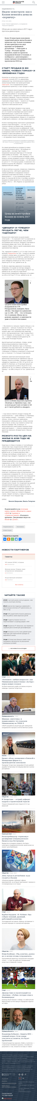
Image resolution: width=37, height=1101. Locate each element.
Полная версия (7, 1093)
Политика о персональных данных (9, 1086)
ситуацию (5, 79)
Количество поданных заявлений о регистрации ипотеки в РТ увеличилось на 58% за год (17, 608)
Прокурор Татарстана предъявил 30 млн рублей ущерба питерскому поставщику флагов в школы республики (18, 763)
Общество (5, 796)
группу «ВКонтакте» (18, 511)
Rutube (7, 519)
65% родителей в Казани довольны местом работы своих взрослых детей (17, 614)
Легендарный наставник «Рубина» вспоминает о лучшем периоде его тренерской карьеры (18, 918)
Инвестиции (7, 530)
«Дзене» (15, 519)
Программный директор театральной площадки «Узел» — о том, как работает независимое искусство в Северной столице (18, 958)
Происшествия (7, 834)
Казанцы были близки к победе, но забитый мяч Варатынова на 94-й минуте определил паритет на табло (18, 998)
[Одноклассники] (8, 539)
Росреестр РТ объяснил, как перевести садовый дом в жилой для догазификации (18, 626)
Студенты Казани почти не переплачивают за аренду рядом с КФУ (16, 620)
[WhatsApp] (12, 539)
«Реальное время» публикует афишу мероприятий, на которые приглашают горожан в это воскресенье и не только (18, 880)
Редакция (5, 1078)
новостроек (5, 84)
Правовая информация (9, 1083)
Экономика (20, 527)
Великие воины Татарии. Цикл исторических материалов (15, 571)
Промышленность (8, 716)
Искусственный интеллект (13, 578)
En (23, 1078)
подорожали (12, 253)
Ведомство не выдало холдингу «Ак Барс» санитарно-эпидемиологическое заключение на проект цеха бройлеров (18, 841)
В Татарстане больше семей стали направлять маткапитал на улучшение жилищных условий (16, 641)
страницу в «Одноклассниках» (12, 514)
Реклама (4, 1081)
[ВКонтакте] (4, 539)
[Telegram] (16, 539)
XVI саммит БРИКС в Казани (14, 563)
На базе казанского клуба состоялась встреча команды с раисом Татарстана (18, 683)
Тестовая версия (7, 1095)
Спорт (4, 677)
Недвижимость (8, 9)
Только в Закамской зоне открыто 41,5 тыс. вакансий (16, 802)
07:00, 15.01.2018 (6, 21)
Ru (20, 1078)
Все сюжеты (19, 585)
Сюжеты (8, 557)
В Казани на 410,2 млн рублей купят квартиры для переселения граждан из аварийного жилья (17, 633)
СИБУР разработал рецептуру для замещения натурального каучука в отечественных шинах (17, 723)
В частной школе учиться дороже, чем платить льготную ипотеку (18, 601)
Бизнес (4, 755)
